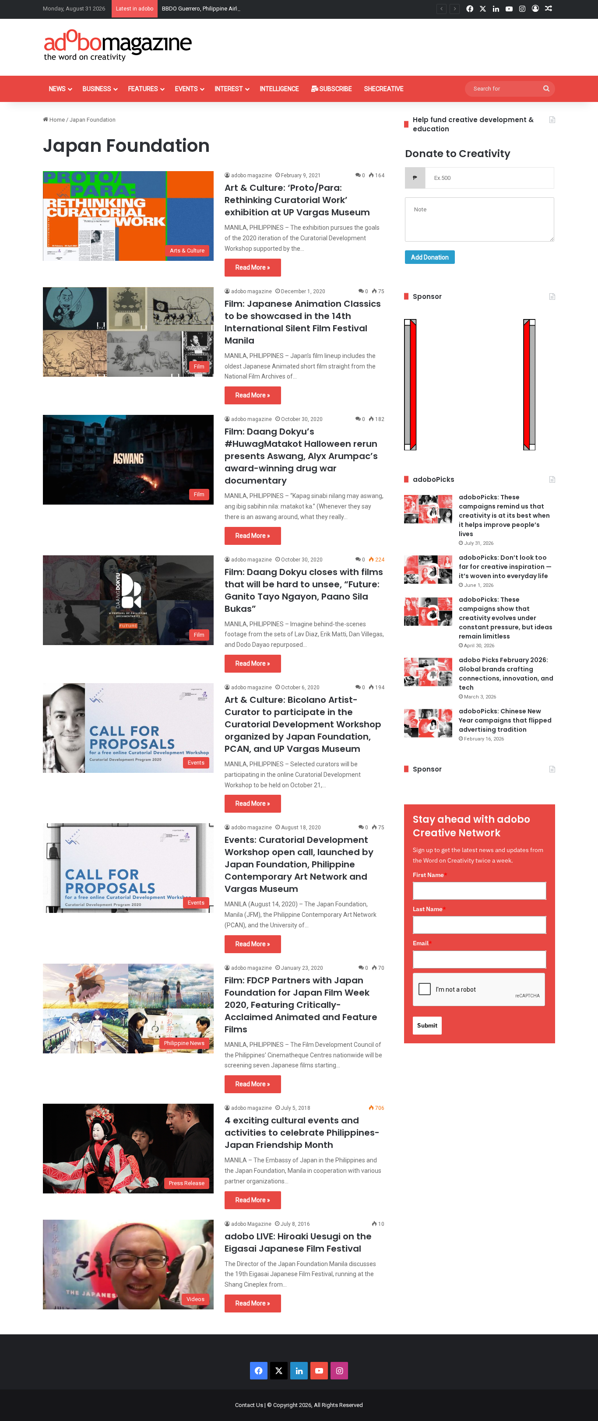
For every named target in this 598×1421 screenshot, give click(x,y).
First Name (430, 875)
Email (422, 943)
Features (143, 88)
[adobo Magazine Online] (118, 45)
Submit (427, 1025)
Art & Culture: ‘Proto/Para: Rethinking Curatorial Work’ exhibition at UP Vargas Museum (297, 200)
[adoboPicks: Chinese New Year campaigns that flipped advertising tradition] (428, 723)
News (57, 88)
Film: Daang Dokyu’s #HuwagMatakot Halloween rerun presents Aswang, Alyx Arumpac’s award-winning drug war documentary (301, 456)
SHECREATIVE (384, 88)
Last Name (429, 909)
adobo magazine (251, 175)
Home (56, 119)
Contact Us (249, 1405)
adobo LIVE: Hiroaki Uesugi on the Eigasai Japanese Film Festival (298, 1242)
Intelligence (279, 88)
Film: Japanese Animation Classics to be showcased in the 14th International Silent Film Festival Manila (303, 322)
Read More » (253, 267)
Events (186, 88)
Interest (229, 88)
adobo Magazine (251, 1224)
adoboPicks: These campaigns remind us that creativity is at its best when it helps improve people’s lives (504, 515)
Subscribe (335, 88)
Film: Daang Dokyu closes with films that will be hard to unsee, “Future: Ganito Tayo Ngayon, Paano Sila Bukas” (304, 590)
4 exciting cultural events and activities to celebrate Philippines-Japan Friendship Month (302, 1132)
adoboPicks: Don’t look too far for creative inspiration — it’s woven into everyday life (505, 566)
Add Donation (430, 257)
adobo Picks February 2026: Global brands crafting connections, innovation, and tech (506, 674)
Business (97, 88)
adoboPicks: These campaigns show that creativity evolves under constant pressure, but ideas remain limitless (505, 618)
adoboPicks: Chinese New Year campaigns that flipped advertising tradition (505, 720)
